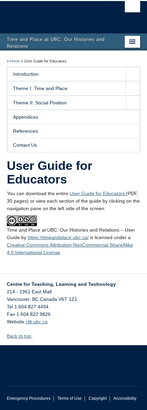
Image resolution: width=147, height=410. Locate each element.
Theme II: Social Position (40, 102)
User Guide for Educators (98, 193)
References (25, 131)
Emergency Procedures (29, 398)
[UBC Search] (132, 8)
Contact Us (25, 145)
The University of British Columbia (53, 14)
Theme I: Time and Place (40, 88)
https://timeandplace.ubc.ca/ (58, 237)
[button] (132, 74)
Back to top (19, 336)
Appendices (25, 117)
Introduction (26, 74)
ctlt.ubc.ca (37, 321)
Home (15, 61)
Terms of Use (69, 398)
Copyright (98, 398)
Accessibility (124, 398)
